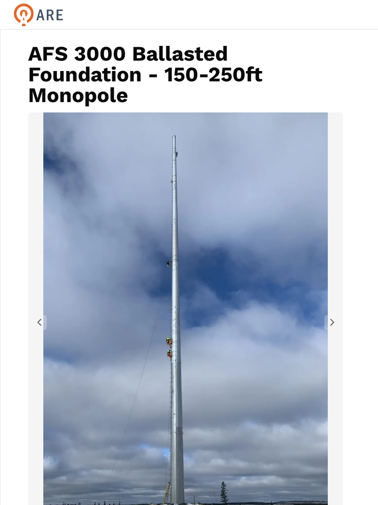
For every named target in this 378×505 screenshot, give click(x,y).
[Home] (98, 15)
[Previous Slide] (39, 322)
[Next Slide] (332, 322)
